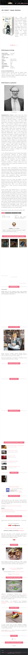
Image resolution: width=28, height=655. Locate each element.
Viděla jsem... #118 (11, 456)
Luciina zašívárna (17, 653)
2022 (2, 511)
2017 (14, 510)
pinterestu (3, 603)
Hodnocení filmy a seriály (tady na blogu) (14, 528)
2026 (14, 511)
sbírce (13, 602)
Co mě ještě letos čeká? (12, 461)
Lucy (11, 488)
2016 (11, 510)
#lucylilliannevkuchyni (16, 569)
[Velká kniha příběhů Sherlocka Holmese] (4, 481)
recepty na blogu (12, 568)
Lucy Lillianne (16, 228)
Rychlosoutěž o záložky (12, 450)
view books (20, 492)
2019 (19, 510)
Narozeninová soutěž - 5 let (13, 466)
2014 (6, 510)
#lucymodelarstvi (5, 631)
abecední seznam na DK (7, 509)
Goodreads (15, 505)
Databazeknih (10, 505)
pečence (14, 574)
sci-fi (10, 7)
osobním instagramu (19, 571)
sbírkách (13, 631)
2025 (11, 511)
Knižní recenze (14, 212)
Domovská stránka (4, 7)
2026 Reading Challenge (14, 486)
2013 (3, 510)
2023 (5, 511)
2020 (22, 510)
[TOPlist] (14, 639)
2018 (17, 510)
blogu (10, 630)
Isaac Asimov (8, 212)
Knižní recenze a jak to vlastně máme (15, 445)
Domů (3, 650)
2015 (9, 510)
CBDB (20, 505)
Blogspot (13, 652)
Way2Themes (6, 652)
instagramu (21, 530)
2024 (8, 511)
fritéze (18, 574)
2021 (25, 510)
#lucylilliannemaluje (5, 602)
